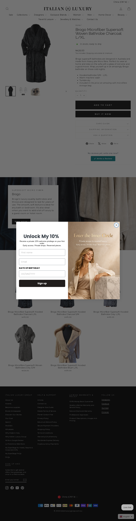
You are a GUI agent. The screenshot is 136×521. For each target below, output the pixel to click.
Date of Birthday (29, 268)
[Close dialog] (116, 225)
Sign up (42, 283)
